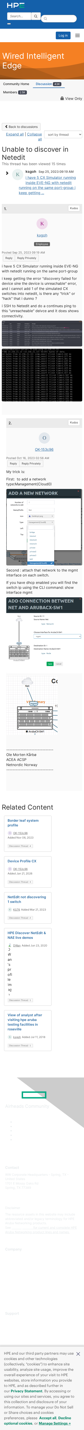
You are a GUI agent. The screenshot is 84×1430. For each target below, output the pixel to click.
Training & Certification (21, 1333)
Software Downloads (20, 1340)
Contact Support (17, 1327)
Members (14, 92)
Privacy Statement (26, 1391)
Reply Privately (26, 258)
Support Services (17, 1320)
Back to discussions (23, 127)
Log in (63, 35)
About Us (12, 1256)
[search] (36, 16)
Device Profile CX (22, 861)
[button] (78, 1353)
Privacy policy (15, 1283)
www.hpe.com (22, 1227)
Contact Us (13, 1269)
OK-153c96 (44, 449)
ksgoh (42, 235)
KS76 (16, 909)
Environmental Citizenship (24, 1276)
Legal (9, 1296)
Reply (9, 258)
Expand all (15, 134)
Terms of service (17, 1289)
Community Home (16, 84)
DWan (17, 945)
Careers (11, 1263)
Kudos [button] (74, 208)
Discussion (48, 84)
